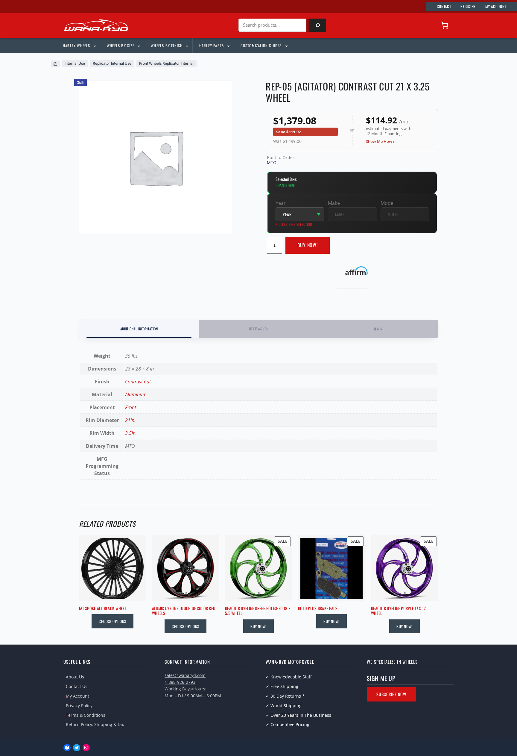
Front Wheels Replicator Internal (166, 63)
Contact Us (76, 686)
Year (281, 203)
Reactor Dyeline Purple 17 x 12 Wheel (398, 611)
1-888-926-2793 (180, 682)
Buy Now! (307, 245)
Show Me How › (380, 141)
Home (55, 64)
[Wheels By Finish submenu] (186, 45)
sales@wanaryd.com (185, 675)
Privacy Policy (79, 705)
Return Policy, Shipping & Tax (95, 724)
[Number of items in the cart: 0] (445, 25)
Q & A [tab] (378, 328)
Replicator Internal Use (112, 63)
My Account (77, 696)
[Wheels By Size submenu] (138, 45)
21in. (130, 420)
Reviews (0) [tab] (258, 328)
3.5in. (131, 433)
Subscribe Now (391, 694)
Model (388, 203)
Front (130, 407)
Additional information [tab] (139, 328)
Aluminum (136, 394)
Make (334, 203)
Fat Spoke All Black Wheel (103, 608)
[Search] (317, 25)
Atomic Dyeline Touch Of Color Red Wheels (183, 611)
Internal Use (75, 63)
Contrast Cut (138, 381)
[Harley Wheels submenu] (94, 45)
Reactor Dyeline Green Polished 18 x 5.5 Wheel (258, 611)
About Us (75, 677)
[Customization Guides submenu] (286, 45)
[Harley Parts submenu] (228, 45)
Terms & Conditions (85, 715)
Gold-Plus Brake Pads (318, 608)
